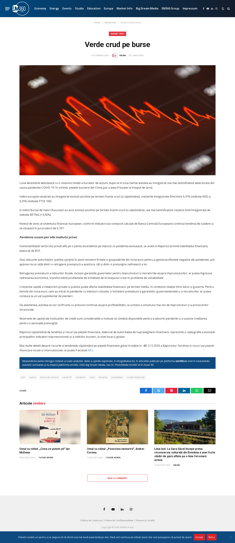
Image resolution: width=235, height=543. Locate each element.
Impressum (190, 8)
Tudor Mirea (46, 457)
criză (92, 377)
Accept (199, 537)
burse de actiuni (49, 377)
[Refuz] (230, 537)
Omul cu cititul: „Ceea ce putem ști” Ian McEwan (44, 450)
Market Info (124, 8)
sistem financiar (136, 377)
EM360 (122, 55)
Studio (79, 8)
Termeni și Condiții (145, 520)
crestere (80, 377)
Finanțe (103, 377)
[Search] (228, 9)
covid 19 (66, 377)
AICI (90, 350)
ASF (23, 377)
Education (93, 8)
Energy (54, 8)
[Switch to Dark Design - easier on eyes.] (223, 8)
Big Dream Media (147, 8)
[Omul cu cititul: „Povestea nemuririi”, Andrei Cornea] (117, 427)
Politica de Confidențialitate (119, 520)
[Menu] (7, 9)
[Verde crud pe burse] (117, 120)
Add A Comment (117, 478)
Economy (40, 8)
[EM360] (20, 8)
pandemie (117, 377)
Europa (108, 8)
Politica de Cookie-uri (91, 520)
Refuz (212, 537)
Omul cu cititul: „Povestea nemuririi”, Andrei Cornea (115, 450)
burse (32, 377)
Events (67, 8)
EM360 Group (170, 8)
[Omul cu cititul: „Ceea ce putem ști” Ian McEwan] (50, 427)
